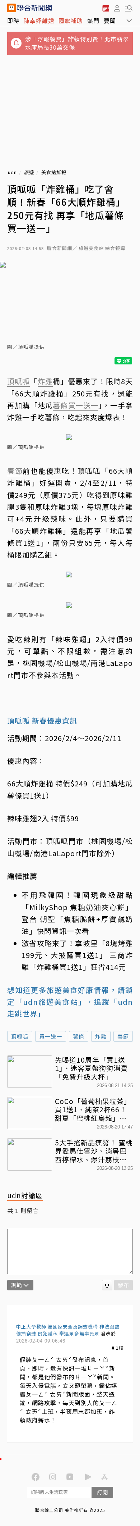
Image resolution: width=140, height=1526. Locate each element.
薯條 (78, 1036)
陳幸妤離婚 (39, 20)
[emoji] (107, 1285)
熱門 (93, 20)
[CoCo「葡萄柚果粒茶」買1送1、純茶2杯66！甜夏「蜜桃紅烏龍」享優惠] (29, 1113)
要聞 (110, 20)
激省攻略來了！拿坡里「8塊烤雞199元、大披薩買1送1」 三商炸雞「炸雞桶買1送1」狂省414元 (77, 955)
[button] (117, 8)
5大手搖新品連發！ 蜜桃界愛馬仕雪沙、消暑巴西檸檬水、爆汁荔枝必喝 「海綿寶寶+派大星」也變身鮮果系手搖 (94, 1151)
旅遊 (29, 172)
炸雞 (101, 1036)
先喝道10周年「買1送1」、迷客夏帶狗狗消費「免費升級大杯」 (91, 1068)
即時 (13, 20)
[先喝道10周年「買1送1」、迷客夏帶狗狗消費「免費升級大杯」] (29, 1071)
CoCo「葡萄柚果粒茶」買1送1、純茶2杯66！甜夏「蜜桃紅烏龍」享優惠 (93, 1109)
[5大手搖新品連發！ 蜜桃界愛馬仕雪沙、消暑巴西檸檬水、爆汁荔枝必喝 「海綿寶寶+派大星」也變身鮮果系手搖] (29, 1154)
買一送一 (50, 1036)
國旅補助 (71, 20)
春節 (123, 1036)
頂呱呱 (19, 1036)
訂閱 (102, 1492)
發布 (123, 1285)
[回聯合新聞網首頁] (11, 8)
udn (12, 172)
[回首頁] (34, 8)
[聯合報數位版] (105, 8)
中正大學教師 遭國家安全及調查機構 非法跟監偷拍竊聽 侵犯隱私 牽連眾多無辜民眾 (68, 1330)
